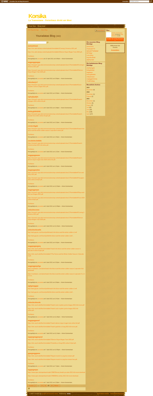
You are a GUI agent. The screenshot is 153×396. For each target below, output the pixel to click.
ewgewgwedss (34, 170)
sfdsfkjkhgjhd (91, 68)
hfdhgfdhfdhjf (90, 70)
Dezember (90, 90)
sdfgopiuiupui (91, 77)
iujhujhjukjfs (33, 97)
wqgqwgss (90, 72)
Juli (88, 107)
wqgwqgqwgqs (34, 62)
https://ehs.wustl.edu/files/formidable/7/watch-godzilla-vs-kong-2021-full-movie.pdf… (53, 326)
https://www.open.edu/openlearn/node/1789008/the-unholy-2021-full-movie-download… (54, 376)
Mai (88, 112)
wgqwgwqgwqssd (35, 337)
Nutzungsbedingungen (117, 393)
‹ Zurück (30, 385)
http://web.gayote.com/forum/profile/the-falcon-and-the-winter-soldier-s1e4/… (51, 236)
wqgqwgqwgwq (34, 246)
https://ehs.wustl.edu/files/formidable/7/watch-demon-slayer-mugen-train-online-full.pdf (54, 323)
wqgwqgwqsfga (34, 266)
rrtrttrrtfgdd (33, 126)
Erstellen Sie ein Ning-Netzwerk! (19, 1)
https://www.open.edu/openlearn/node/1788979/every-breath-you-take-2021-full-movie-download (56, 372)
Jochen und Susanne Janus (50, 393)
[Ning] (4, 1)
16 (45, 385)
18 (51, 385)
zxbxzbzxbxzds (34, 302)
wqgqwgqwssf (34, 320)
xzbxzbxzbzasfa (34, 230)
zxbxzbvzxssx (33, 210)
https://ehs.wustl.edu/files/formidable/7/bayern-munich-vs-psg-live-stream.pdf (51, 356)
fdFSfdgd (89, 53)
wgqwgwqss (33, 370)
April (88, 114)
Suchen (151, 1)
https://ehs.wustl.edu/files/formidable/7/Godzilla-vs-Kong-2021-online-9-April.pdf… (52, 343)
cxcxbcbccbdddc (35, 141)
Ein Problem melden (103, 393)
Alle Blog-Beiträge (33, 30)
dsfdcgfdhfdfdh (34, 111)
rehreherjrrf (33, 82)
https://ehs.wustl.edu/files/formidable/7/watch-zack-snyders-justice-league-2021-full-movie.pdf (56, 305)
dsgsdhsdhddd (91, 57)
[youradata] (31, 39)
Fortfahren (31, 56)
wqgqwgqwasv (34, 155)
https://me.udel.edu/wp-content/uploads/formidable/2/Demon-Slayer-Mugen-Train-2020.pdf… (55, 52)
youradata (40, 58)
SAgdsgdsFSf (91, 49)
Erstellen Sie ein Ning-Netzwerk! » (115, 39)
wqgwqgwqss (33, 190)
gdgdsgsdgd (90, 59)
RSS (29, 389)
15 (42, 385)
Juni (88, 109)
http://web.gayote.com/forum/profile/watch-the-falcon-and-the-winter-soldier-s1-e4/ (52, 232)
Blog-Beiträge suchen (48, 42)
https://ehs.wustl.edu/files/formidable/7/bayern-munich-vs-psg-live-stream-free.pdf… (53, 359)
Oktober (89, 103)
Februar (89, 96)
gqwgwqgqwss (34, 353)
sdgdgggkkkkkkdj (92, 79)
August (89, 105)
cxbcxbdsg (90, 55)
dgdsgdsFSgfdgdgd (92, 51)
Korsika (37, 16)
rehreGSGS (90, 46)
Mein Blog (44, 30)
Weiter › (56, 385)
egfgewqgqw (33, 286)
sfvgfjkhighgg (91, 81)
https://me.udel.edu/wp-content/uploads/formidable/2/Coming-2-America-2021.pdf (52, 48)
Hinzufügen (101, 30)
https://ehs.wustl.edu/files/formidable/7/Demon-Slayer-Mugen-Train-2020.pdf (51, 339)
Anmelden (125, 1)
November (90, 94)
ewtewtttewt (33, 46)
